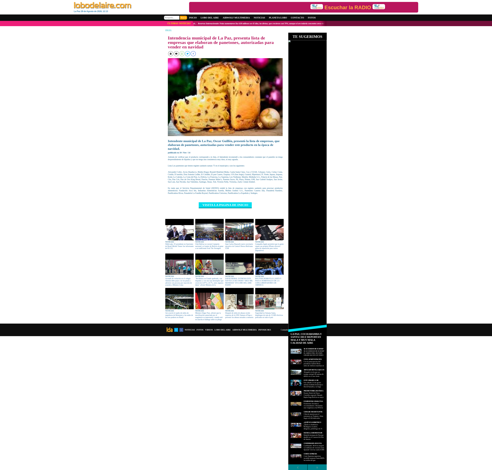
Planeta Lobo (278, 17)
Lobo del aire (210, 17)
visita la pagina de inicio (225, 205)
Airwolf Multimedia (236, 17)
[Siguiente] (317, 467)
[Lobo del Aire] (131, 5)
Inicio (193, 17)
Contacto (297, 17)
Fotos (312, 17)
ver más (290, 23)
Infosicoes (264, 330)
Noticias (259, 17)
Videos (209, 330)
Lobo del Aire (222, 330)
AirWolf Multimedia (244, 330)
